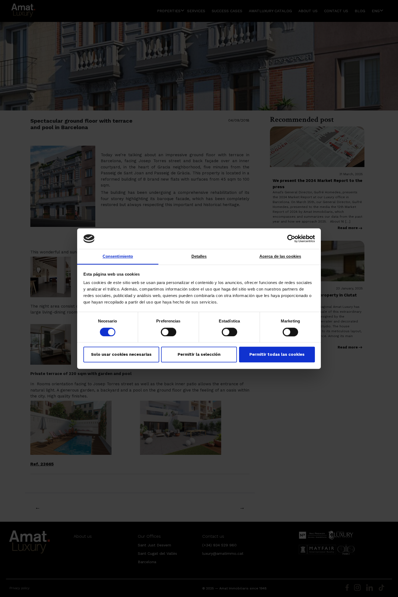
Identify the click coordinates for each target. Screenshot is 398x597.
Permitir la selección (199, 354)
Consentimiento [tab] (118, 256)
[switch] (168, 332)
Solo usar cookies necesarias (121, 354)
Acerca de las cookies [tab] (280, 256)
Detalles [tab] (199, 256)
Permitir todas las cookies (277, 354)
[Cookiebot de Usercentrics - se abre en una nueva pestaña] (291, 238)
